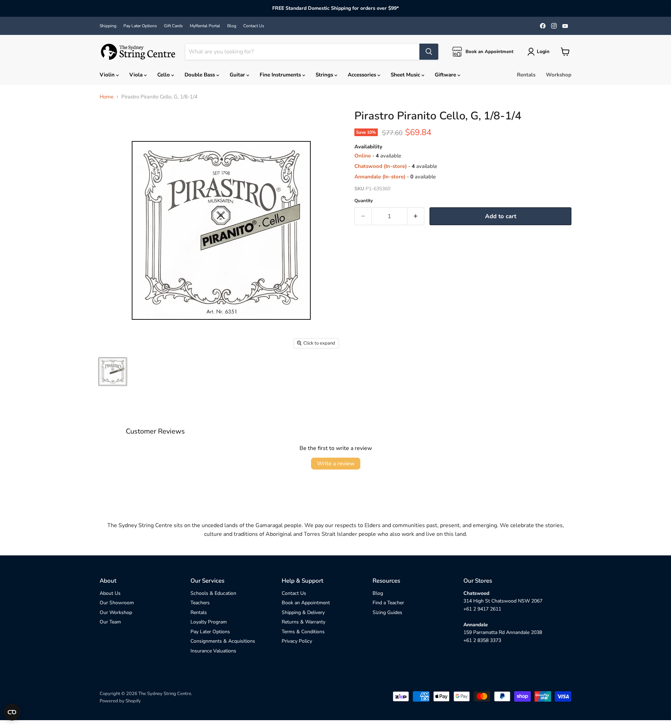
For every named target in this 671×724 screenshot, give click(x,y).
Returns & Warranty (303, 622)
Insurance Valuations (213, 651)
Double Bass (200, 74)
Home (107, 97)
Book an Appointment (306, 602)
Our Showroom (117, 602)
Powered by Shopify (120, 701)
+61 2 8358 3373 (482, 640)
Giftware (446, 74)
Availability (368, 147)
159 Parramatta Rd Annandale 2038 (502, 632)
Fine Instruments (281, 74)
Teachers (200, 602)
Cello (164, 74)
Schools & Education (213, 593)
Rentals (526, 74)
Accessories (362, 74)
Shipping (108, 25)
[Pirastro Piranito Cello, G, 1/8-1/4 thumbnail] (113, 371)
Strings (325, 74)
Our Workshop (116, 612)
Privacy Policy (297, 641)
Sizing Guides (387, 612)
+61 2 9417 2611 (482, 609)
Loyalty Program (208, 622)
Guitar (238, 74)
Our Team (110, 622)
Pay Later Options (140, 25)
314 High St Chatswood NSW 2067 (502, 601)
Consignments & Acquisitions (222, 641)
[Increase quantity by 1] (416, 216)
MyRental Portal (205, 25)
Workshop (558, 74)
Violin (108, 74)
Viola (136, 74)
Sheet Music (406, 74)
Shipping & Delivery (303, 612)
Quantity (363, 201)
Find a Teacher (388, 602)
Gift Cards (173, 25)
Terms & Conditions (303, 631)
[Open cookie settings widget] (11, 712)
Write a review (335, 463)
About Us (110, 593)
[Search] (428, 52)
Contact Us (253, 25)
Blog (231, 25)
